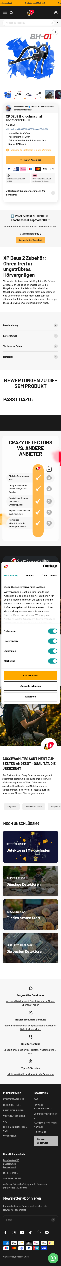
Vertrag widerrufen (42, 1141)
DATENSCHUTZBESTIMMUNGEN (45, 1125)
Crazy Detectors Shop (33, 560)
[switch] (52, 641)
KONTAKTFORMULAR (14, 1099)
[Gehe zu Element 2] (18, 95)
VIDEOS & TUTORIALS (14, 1116)
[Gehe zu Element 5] (49, 95)
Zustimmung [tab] (11, 575)
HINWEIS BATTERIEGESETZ (43, 1107)
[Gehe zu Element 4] (39, 95)
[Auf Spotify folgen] (47, 1232)
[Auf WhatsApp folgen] (38, 1232)
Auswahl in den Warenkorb (30, 240)
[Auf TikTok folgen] (30, 1232)
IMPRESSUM (40, 1132)
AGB (36, 1099)
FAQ (5, 1121)
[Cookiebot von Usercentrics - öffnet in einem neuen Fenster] (43, 567)
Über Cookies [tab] (49, 575)
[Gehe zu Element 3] (28, 95)
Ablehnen (30, 696)
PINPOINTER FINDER (13, 1110)
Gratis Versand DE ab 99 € (33, 3)
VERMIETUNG (10, 1136)
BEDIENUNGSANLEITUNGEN (15, 1129)
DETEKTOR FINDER (12, 1105)
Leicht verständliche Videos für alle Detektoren (30, 1074)
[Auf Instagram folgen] (14, 1232)
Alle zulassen (30, 675)
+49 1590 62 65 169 (12, 1178)
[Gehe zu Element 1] (7, 95)
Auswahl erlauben (30, 686)
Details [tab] (30, 575)
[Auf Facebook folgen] (5, 1232)
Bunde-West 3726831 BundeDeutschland (11, 1164)
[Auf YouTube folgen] (22, 1232)
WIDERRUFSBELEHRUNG (45, 1116)
